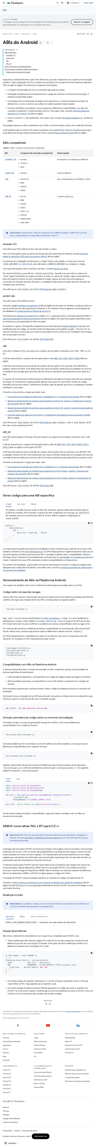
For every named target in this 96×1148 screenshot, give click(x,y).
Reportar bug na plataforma (75, 1070)
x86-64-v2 (69, 196)
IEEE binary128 (46, 339)
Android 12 (7, 1089)
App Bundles (65, 557)
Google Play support (72, 1077)
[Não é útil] (91, 34)
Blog (4, 1056)
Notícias (6, 1053)
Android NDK (39, 1087)
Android (6, 1038)
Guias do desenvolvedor (43, 1076)
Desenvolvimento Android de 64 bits (32, 311)
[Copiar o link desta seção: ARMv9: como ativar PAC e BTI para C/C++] (61, 826)
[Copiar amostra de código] (91, 523)
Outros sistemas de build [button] (41, 916)
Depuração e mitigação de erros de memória (42, 838)
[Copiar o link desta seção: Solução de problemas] (29, 931)
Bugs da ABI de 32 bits (64, 133)
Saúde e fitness (39, 1045)
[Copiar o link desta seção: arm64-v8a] (17, 296)
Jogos (36, 1038)
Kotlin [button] (8, 779)
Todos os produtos (10, 1122)
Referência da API (40, 1080)
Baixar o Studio (39, 1083)
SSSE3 (77, 358)
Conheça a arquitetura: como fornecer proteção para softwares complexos (50, 883)
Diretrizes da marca (29, 1131)
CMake (82, 264)
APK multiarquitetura (33, 552)
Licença (17, 1131)
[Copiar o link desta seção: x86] (9, 346)
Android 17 (7, 1070)
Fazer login (88, 3)
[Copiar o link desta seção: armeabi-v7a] (18, 244)
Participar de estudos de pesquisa (77, 1081)
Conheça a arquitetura (27, 306)
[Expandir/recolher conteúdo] (16, 49)
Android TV (69, 1053)
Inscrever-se (41, 1136)
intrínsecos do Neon (25, 316)
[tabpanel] (48, 526)
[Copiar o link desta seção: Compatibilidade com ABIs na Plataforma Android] (58, 664)
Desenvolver (25, 34)
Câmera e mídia (40, 1049)
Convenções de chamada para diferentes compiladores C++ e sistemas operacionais (43, 397)
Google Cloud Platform (11, 1118)
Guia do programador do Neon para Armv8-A (22, 319)
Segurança (7, 1045)
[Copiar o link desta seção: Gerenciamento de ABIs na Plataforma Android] (68, 580)
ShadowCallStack (69, 326)
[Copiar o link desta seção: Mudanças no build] (25, 895)
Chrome (6, 1111)
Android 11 (7, 1092)
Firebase (6, 1115)
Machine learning (40, 1041)
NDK (5, 10)
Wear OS (68, 1041)
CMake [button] (33, 504)
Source (5, 1049)
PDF (18, 885)
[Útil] (88, 34)
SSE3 (70, 358)
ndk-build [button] (21, 504)
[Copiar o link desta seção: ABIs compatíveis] (28, 143)
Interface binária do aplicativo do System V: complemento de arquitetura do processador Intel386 (48, 415)
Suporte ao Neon (61, 269)
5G (35, 1056)
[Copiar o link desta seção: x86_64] (13, 432)
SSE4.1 (86, 444)
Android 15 (7, 1077)
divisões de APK (82, 557)
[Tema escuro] (88, 523)
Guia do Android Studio (42, 1072)
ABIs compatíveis (51, 618)
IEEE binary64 (45, 289)
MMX (56, 358)
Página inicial (7, 34)
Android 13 (7, 1085)
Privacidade (38, 1053)
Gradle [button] (8, 504)
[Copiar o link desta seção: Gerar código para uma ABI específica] (56, 495)
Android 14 (7, 1081)
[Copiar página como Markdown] (48, 43)
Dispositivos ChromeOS (73, 1045)
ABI (48, 696)
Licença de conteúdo (73, 1011)
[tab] (8, 504)
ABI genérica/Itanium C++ (72, 118)
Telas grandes (70, 1038)
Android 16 (7, 1074)
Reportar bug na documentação (77, 1074)
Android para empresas (11, 1041)
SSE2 (65, 358)
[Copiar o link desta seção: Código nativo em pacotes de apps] (43, 592)
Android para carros (72, 1049)
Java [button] (18, 779)
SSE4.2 (6, 447)
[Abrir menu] (3, 3)
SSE (60, 358)
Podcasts (6, 1060)
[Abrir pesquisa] (57, 2)
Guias (35, 34)
